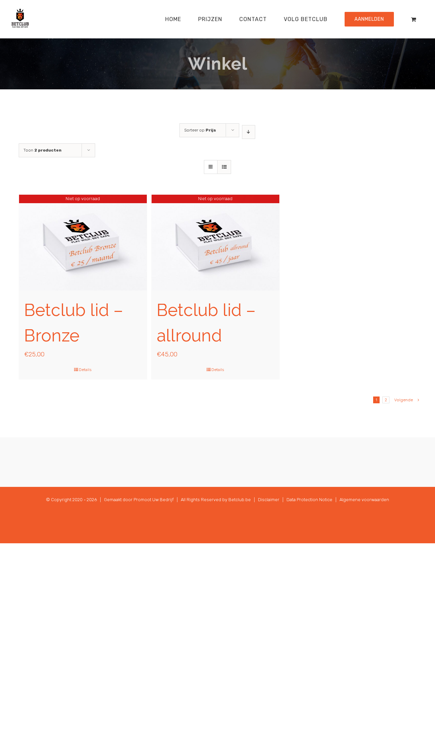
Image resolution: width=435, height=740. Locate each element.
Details (85, 369)
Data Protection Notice (309, 499)
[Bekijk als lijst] (224, 167)
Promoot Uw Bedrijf (154, 499)
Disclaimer (268, 499)
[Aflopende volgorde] (248, 132)
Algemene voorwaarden (364, 499)
